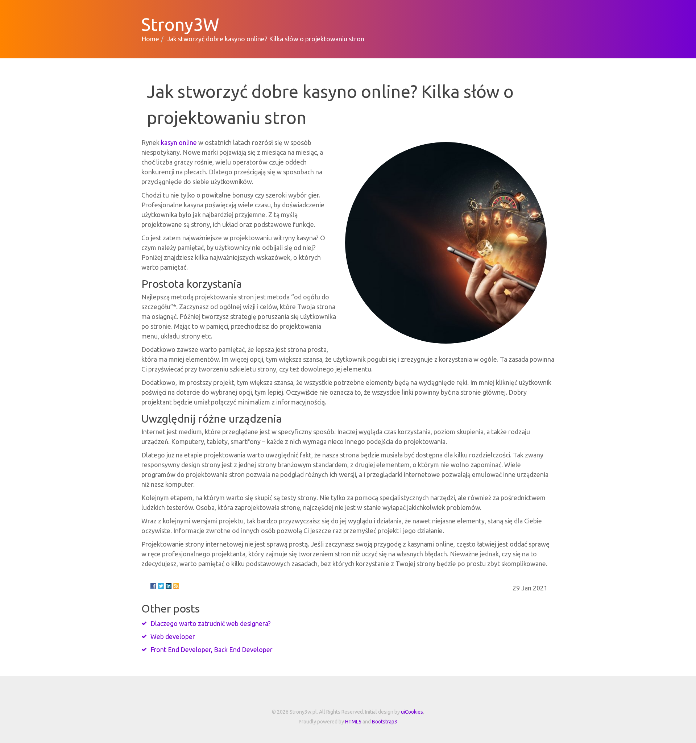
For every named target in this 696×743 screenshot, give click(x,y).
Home (150, 38)
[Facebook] (153, 586)
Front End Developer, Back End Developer (211, 649)
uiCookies (412, 712)
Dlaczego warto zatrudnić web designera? (210, 623)
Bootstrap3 (384, 722)
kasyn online (179, 142)
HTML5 (353, 722)
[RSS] (176, 586)
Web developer (172, 636)
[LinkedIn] (168, 586)
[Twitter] (161, 586)
